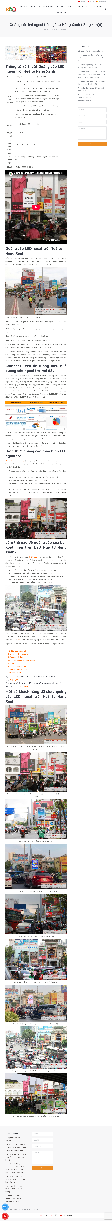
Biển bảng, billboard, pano (18, 654)
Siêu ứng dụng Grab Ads (17, 666)
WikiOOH (14, 679)
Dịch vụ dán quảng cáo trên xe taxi (21, 660)
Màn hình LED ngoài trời (14, 461)
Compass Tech (22, 686)
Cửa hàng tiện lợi (14, 672)
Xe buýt (11, 663)
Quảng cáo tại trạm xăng (17, 669)
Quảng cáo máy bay (15, 657)
